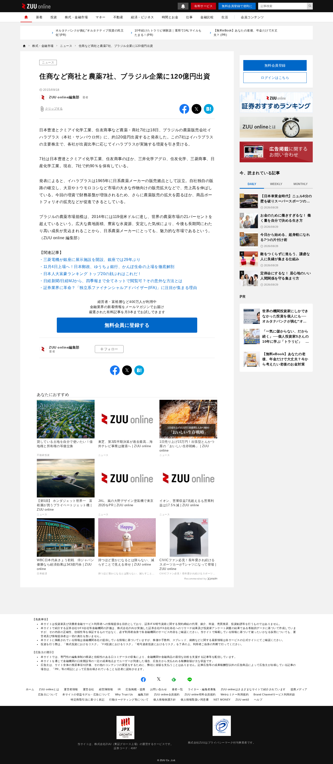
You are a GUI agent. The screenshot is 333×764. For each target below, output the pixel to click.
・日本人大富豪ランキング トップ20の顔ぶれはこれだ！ (90, 274)
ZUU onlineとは (49, 689)
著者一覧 (177, 689)
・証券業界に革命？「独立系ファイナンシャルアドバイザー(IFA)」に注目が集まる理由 (118, 288)
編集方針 (143, 694)
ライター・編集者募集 (202, 689)
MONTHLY (301, 184)
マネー (101, 17)
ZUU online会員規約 (167, 694)
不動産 (118, 17)
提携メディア (299, 689)
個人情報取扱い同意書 (195, 699)
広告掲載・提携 (135, 689)
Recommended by (195, 578)
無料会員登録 (275, 65)
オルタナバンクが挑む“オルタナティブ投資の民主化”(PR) (90, 33)
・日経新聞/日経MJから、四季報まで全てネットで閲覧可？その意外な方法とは (111, 281)
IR (119, 689)
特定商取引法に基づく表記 (87, 699)
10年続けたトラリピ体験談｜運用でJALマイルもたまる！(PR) (168, 33)
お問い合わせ (158, 689)
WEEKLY (276, 184)
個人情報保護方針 (164, 699)
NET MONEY (222, 699)
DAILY (252, 184)
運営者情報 (71, 689)
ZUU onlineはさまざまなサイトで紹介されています (253, 689)
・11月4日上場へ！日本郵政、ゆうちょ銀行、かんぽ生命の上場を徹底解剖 (107, 267)
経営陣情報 (106, 689)
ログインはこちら (275, 78)
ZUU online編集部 (64, 97)
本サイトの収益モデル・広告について (86, 694)
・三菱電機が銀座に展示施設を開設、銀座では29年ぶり (89, 260)
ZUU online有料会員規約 (200, 694)
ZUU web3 (242, 699)
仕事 (189, 17)
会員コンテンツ (252, 17)
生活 (224, 17)
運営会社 (88, 689)
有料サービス (203, 6)
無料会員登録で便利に (237, 6)
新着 (39, 17)
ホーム (30, 689)
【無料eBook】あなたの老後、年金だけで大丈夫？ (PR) (246, 33)
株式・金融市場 (76, 17)
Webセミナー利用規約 (235, 694)
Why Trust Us (124, 694)
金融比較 (207, 17)
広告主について (48, 694)
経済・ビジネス (142, 17)
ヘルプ (258, 699)
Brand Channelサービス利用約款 (274, 694)
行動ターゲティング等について (128, 699)
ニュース (48, 62)
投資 (53, 17)
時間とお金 (170, 17)
